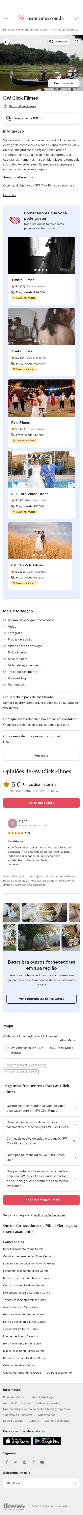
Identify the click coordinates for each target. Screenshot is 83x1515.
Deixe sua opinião (42, 803)
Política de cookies (48, 1403)
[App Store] (17, 1444)
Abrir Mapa (67, 1040)
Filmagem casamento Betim (20, 1071)
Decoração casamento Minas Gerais (26, 1292)
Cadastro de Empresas (17, 1415)
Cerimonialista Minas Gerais (21, 1329)
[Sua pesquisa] (6, 42)
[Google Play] (47, 1444)
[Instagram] (33, 1462)
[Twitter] (15, 1462)
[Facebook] (6, 1462)
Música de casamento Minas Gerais (26, 1278)
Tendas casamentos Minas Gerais (25, 1300)
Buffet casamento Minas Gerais (23, 1249)
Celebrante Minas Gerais (19, 1365)
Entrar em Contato (15, 1397)
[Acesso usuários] (77, 18)
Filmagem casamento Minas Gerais (26, 29)
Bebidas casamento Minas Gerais (24, 1358)
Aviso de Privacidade (16, 1403)
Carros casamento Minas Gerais (23, 1285)
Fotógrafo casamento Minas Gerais (25, 1271)
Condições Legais (44, 1397)
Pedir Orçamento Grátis (41, 1200)
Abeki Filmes (21, 351)
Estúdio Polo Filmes (27, 565)
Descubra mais (63, 83)
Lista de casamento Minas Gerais (24, 1321)
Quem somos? (47, 1415)
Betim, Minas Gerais (22, 106)
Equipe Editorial (13, 1420)
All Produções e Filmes (49, 1215)
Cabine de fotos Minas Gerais (22, 1372)
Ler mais (9, 195)
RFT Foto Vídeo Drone (30, 494)
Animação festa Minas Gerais (21, 1307)
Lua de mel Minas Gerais (19, 1336)
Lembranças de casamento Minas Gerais (29, 1263)
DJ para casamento (59, 1372)
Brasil (16, 1483)
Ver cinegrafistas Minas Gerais (41, 999)
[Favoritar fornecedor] (76, 42)
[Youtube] (42, 1462)
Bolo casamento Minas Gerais (22, 1343)
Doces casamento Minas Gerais (23, 1351)
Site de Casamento (57, 1420)
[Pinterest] (24, 1462)
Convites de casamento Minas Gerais (27, 1256)
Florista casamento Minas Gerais (24, 1314)
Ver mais (41, 756)
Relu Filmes (20, 422)
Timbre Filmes (22, 280)
